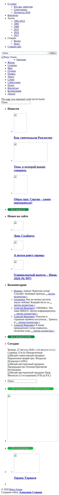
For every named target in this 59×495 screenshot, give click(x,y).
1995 (16, 23)
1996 (16, 26)
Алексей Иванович (24, 308)
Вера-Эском (15, 489)
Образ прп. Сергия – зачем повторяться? (32, 201)
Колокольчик (14, 91)
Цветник (21, 59)
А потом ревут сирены (29, 255)
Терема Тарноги (25, 477)
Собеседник (14, 82)
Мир (10, 68)
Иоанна (18, 291)
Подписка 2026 (22, 12)
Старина (12, 65)
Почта (11, 85)
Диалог (11, 93)
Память (11, 74)
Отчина (12, 71)
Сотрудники (20, 9)
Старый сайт (14, 46)
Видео (17, 41)
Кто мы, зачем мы (23, 6)
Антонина (19, 299)
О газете (12, 4)
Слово (11, 79)
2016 (16, 32)
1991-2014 (19, 21)
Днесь (11, 76)
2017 (16, 35)
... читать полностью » (33, 303)
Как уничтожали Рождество (33, 137)
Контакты (13, 15)
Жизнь (11, 62)
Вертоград (13, 88)
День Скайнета (24, 235)
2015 (16, 29)
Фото (17, 43)
